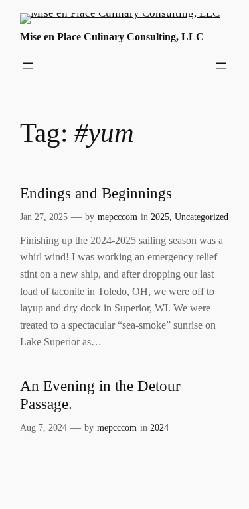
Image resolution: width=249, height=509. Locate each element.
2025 (160, 216)
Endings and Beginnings (96, 193)
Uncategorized (201, 216)
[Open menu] (28, 66)
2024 (159, 427)
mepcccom (117, 216)
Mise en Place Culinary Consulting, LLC (112, 36)
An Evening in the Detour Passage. (100, 395)
